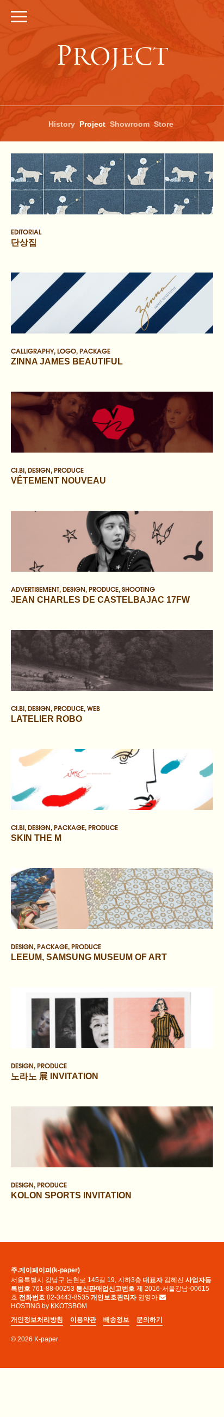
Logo (66, 350)
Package (94, 350)
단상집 (24, 241)
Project (92, 124)
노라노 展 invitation (54, 1075)
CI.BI (17, 469)
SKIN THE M (36, 837)
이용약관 (83, 1319)
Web (93, 707)
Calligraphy (32, 350)
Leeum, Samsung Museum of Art (89, 956)
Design (39, 469)
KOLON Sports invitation (71, 1194)
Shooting (138, 588)
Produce (69, 469)
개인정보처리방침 (37, 1319)
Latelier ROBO (46, 718)
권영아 (148, 1297)
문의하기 (149, 1319)
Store (163, 124)
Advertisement (35, 588)
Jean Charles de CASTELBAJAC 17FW (100, 599)
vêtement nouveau (58, 480)
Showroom (130, 124)
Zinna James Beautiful (67, 361)
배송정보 (116, 1319)
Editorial (26, 231)
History (61, 124)
